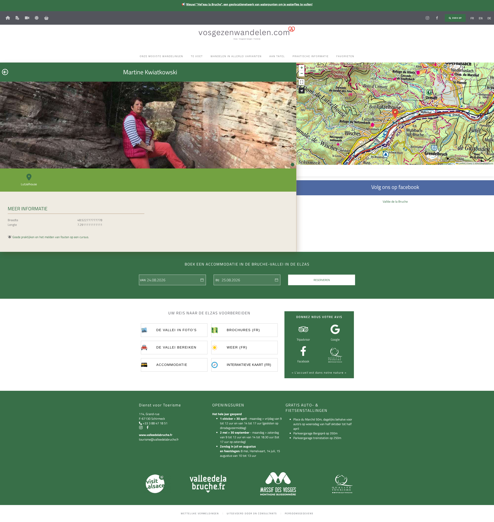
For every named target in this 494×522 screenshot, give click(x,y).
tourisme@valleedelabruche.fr (159, 439)
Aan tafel (277, 56)
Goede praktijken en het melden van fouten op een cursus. (50, 237)
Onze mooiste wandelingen (161, 56)
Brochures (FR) (243, 330)
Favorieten (345, 56)
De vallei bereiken (176, 347)
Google (335, 339)
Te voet (197, 56)
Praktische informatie (311, 56)
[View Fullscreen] (302, 82)
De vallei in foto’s (176, 330)
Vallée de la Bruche (395, 201)
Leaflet (461, 163)
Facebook (303, 361)
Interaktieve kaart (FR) (249, 365)
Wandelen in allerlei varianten (236, 56)
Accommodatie (171, 365)
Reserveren (322, 280)
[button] (395, 113)
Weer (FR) (237, 347)
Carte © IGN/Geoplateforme (480, 163)
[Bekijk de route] (302, 90)
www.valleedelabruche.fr (155, 434)
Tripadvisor (303, 339)
